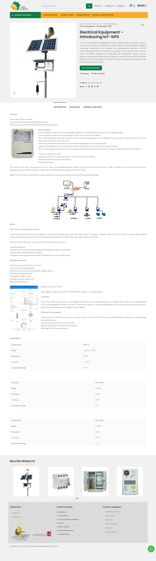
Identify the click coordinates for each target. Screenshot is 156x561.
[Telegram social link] (97, 86)
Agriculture (62, 512)
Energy (60, 523)
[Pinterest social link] (91, 86)
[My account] (134, 6)
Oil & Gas (108, 528)
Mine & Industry (64, 527)
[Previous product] (140, 25)
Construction (63, 516)
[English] (141, 5)
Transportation (110, 532)
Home (82, 24)
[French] (144, 5)
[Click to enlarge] (14, 93)
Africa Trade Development (37, 546)
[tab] (60, 105)
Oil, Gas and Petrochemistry (68, 519)
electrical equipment (110, 24)
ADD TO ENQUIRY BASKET (91, 68)
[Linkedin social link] (94, 86)
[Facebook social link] (86, 86)
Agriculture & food (112, 512)
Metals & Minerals (111, 524)
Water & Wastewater (66, 530)
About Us (15, 513)
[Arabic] (138, 5)
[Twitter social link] (88, 86)
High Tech (109, 520)
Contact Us (16, 517)
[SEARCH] (89, 6)
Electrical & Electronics (94, 24)
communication (63, 534)
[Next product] (145, 25)
